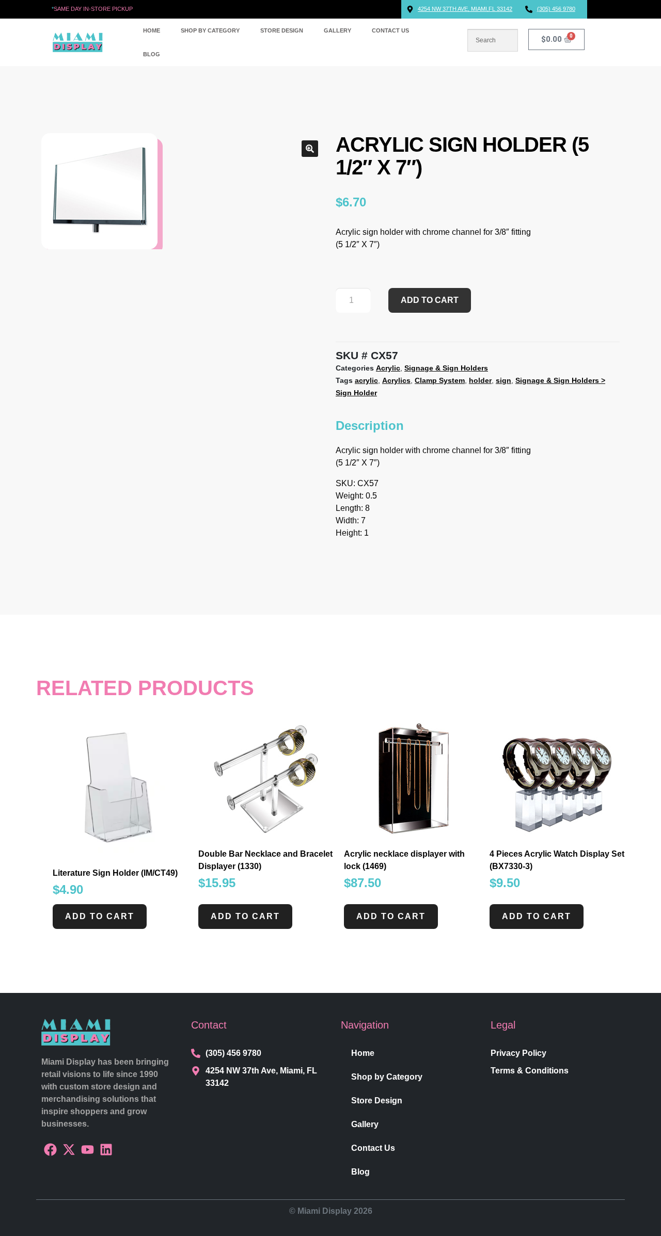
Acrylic (388, 368)
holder (480, 380)
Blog (151, 54)
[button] (310, 148)
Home (151, 30)
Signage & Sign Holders (446, 368)
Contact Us (390, 30)
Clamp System (440, 380)
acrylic (366, 380)
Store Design (281, 30)
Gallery (337, 30)
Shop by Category (210, 30)
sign (503, 380)
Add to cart (430, 300)
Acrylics (396, 380)
